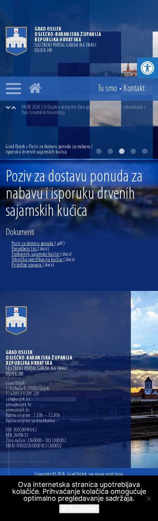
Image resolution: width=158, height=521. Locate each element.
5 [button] (144, 151)
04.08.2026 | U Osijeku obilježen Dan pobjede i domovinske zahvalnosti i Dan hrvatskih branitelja (83, 110)
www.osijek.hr (18, 410)
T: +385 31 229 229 (22, 394)
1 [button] (98, 151)
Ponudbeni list (30, 249)
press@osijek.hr (19, 405)
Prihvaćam (79, 509)
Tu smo (107, 88)
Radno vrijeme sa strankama (30, 421)
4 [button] (133, 151)
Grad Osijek (16, 147)
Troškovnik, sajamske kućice (42, 254)
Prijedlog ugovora (33, 265)
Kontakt (134, 88)
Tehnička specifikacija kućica (43, 260)
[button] (147, 67)
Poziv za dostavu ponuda (38, 244)
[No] (148, 498)
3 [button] (121, 151)
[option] (86, 110)
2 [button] (110, 151)
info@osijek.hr (18, 399)
